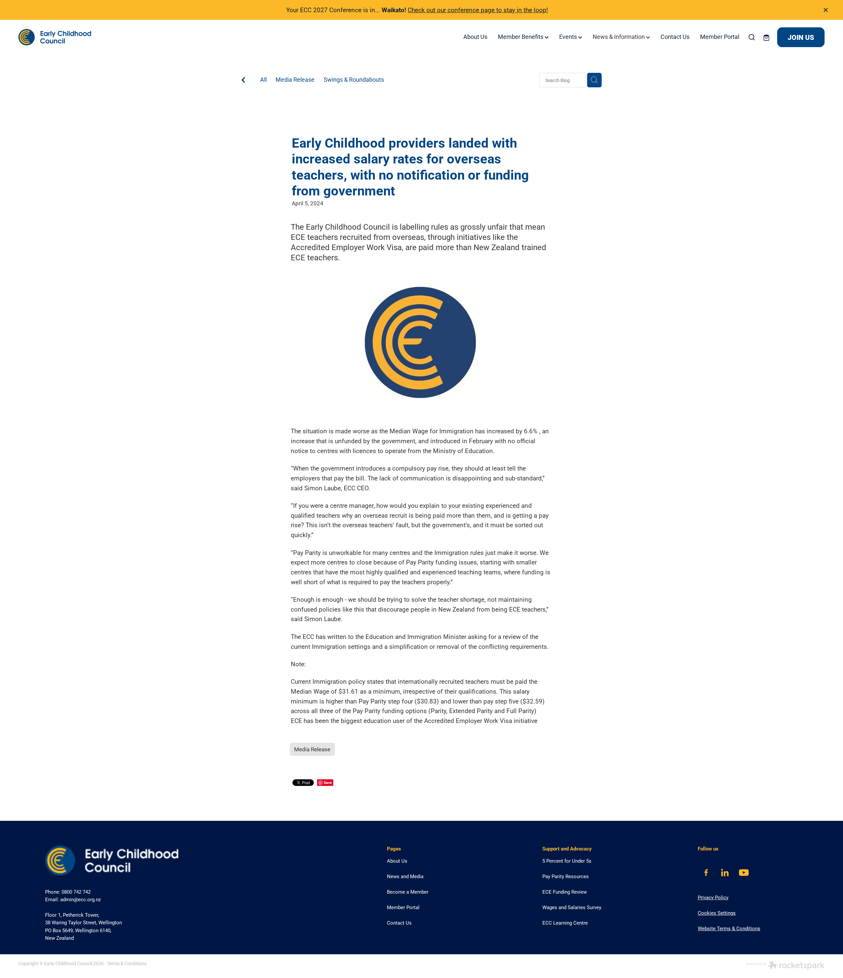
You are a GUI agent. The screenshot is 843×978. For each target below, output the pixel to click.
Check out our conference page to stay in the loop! (478, 10)
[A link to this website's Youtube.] (743, 872)
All (263, 79)
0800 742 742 (76, 891)
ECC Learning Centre (565, 922)
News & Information (619, 37)
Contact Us (675, 37)
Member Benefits (521, 37)
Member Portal (719, 37)
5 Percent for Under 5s (566, 860)
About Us (475, 37)
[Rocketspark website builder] (785, 966)
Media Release (295, 79)
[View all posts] (243, 80)
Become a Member (407, 891)
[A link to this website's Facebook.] (706, 872)
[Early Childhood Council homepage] (99, 37)
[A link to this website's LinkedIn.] (725, 872)
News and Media (405, 876)
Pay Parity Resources (565, 876)
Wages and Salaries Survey (571, 907)
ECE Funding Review (564, 891)
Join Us (801, 37)
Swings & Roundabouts (354, 79)
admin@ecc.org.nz (80, 899)
